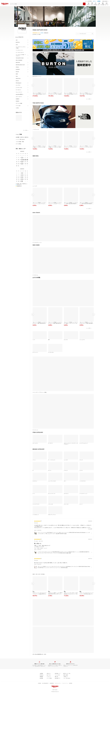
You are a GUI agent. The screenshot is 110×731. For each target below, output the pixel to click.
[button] (105, 4)
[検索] (84, 7)
